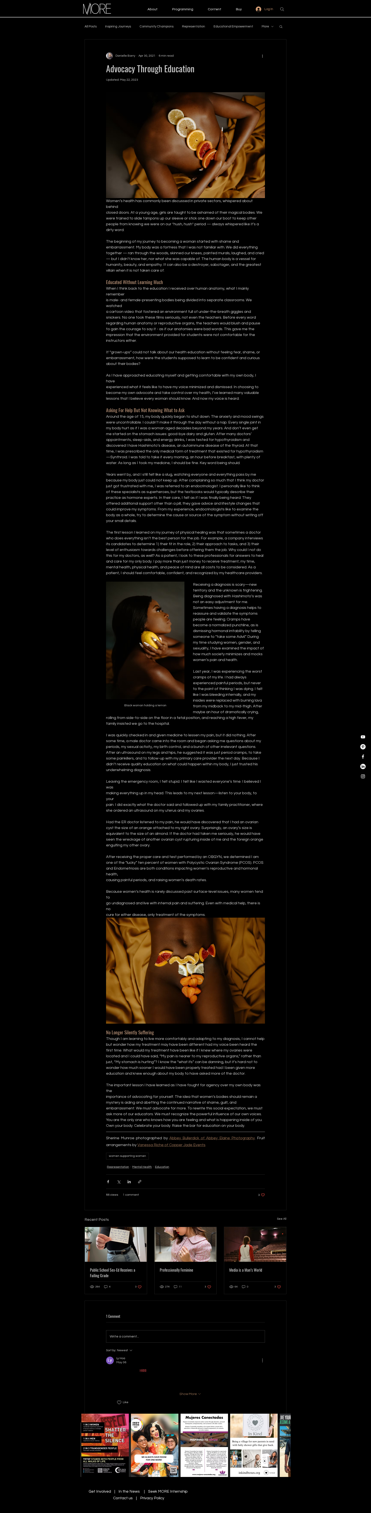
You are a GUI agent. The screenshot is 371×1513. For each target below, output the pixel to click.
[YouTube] (363, 737)
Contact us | (126, 1498)
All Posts (91, 26)
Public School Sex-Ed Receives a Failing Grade (112, 1272)
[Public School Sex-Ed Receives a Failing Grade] (116, 1244)
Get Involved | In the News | (118, 1491)
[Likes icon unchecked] (119, 1402)
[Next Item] (283, 1445)
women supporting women (127, 1155)
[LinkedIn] (363, 766)
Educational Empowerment (233, 26)
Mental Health (142, 1166)
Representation (193, 26)
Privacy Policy (152, 1498)
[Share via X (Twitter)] (119, 1182)
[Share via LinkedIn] (129, 1182)
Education (162, 1166)
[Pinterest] (363, 746)
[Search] (282, 9)
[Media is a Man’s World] (255, 1244)
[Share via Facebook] (108, 1182)
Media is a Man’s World (245, 1270)
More (265, 26)
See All (281, 1218)
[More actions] (262, 55)
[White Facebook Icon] (363, 756)
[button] (148, 9)
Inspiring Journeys (118, 26)
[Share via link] (140, 1182)
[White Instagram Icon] (363, 776)
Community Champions (156, 26)
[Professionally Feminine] (186, 1244)
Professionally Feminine (176, 1270)
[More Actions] (262, 1360)
